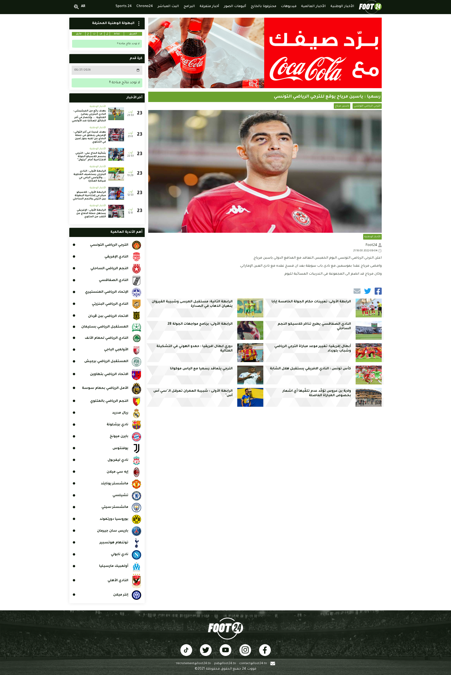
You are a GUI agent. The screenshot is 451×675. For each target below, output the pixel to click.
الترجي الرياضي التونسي (367, 106)
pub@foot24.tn (225, 663)
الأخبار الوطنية (372, 236)
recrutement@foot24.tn (193, 663)
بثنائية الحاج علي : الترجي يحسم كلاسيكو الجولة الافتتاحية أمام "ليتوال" (90, 156)
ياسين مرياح (342, 106)
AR (83, 6)
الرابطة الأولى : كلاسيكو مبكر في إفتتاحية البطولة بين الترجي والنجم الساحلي (89, 195)
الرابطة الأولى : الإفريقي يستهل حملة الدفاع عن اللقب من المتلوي (91, 213)
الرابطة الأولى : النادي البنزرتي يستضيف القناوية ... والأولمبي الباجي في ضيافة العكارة (90, 176)
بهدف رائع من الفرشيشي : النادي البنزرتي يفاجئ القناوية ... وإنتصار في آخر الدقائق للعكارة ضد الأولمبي (89, 116)
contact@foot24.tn (253, 663)
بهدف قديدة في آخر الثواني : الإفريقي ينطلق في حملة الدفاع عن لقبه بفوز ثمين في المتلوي (89, 137)
